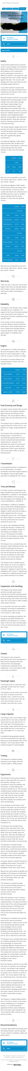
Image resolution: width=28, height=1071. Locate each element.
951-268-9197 (19, 1057)
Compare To (15, 8)
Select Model (9, 8)
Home (4, 8)
